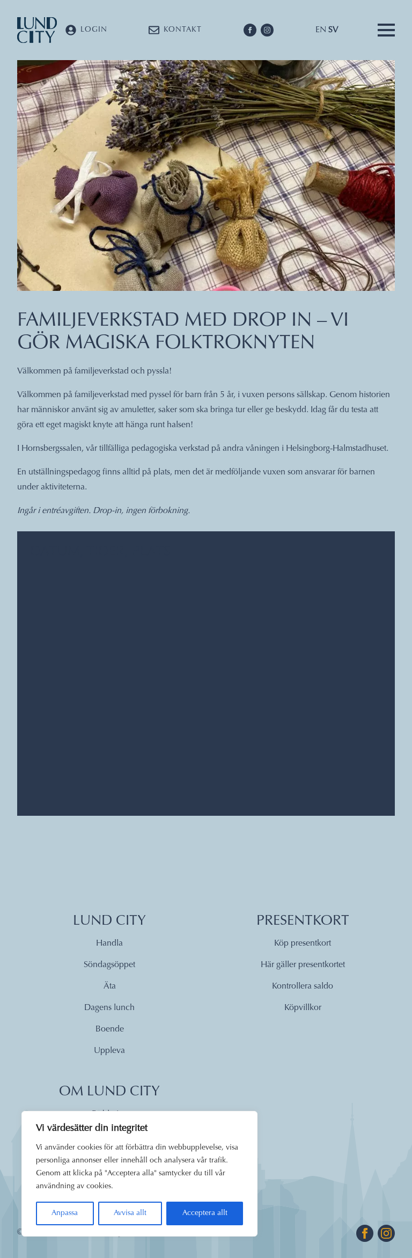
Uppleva (109, 1051)
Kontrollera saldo (302, 986)
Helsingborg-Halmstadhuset (336, 448)
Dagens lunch (109, 1008)
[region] (139, 1174)
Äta (110, 986)
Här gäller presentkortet (303, 965)
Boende (109, 1029)
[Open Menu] (386, 30)
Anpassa (65, 1213)
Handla (109, 943)
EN (320, 30)
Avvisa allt (130, 1213)
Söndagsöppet (109, 965)
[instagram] (267, 30)
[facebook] (250, 30)
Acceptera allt (204, 1213)
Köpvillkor (302, 1008)
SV (333, 30)
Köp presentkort (302, 943)
